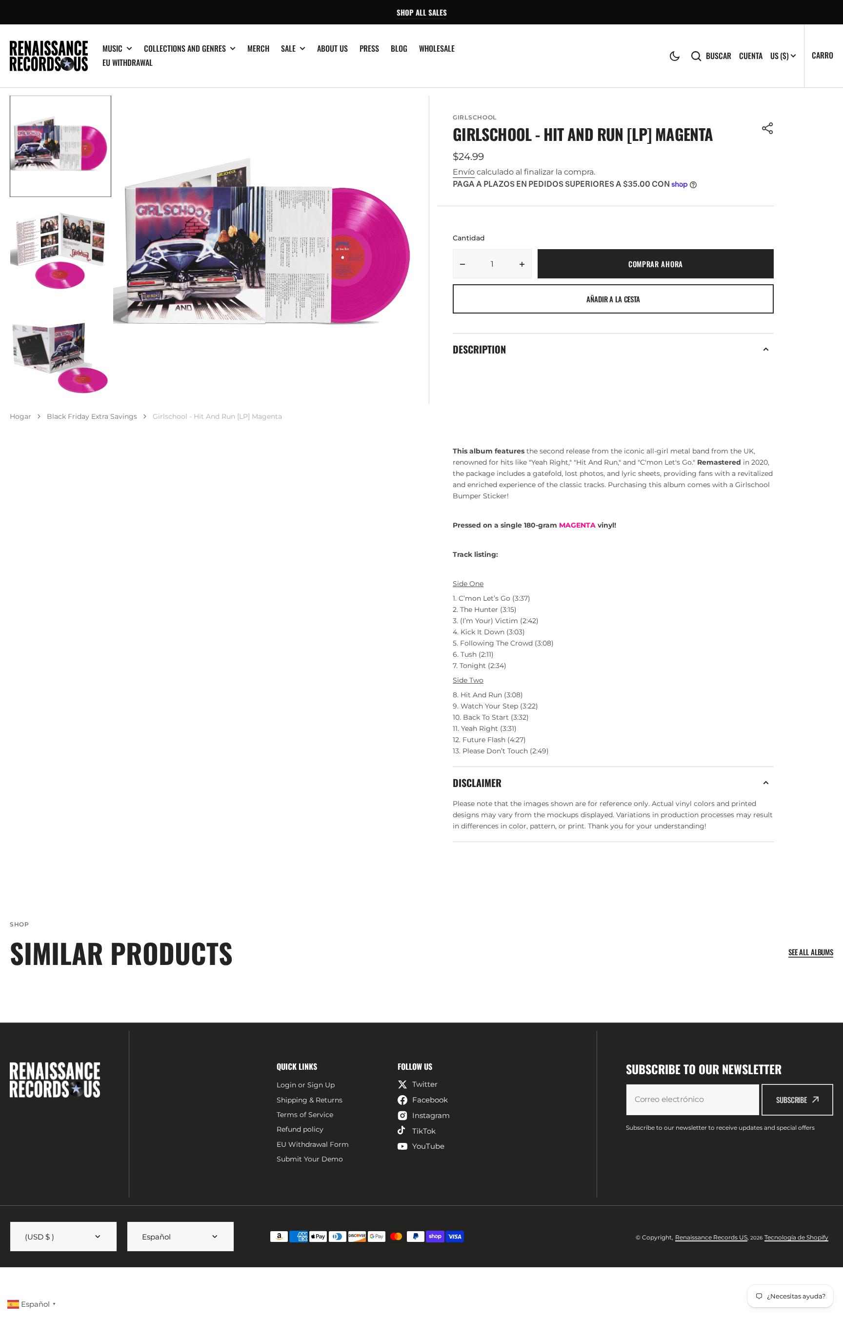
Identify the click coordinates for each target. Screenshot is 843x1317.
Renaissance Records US (711, 1237)
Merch (258, 48)
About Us (332, 48)
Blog (399, 48)
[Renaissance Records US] (49, 55)
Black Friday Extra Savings (92, 416)
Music (112, 48)
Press (369, 48)
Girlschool (475, 117)
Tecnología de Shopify (796, 1237)
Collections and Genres (185, 48)
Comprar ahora (655, 263)
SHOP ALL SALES (422, 12)
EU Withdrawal (127, 62)
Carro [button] (822, 55)
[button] (674, 56)
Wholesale (437, 48)
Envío (464, 172)
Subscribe (791, 1099)
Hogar (20, 416)
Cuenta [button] (751, 55)
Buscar (718, 55)
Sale (288, 48)
